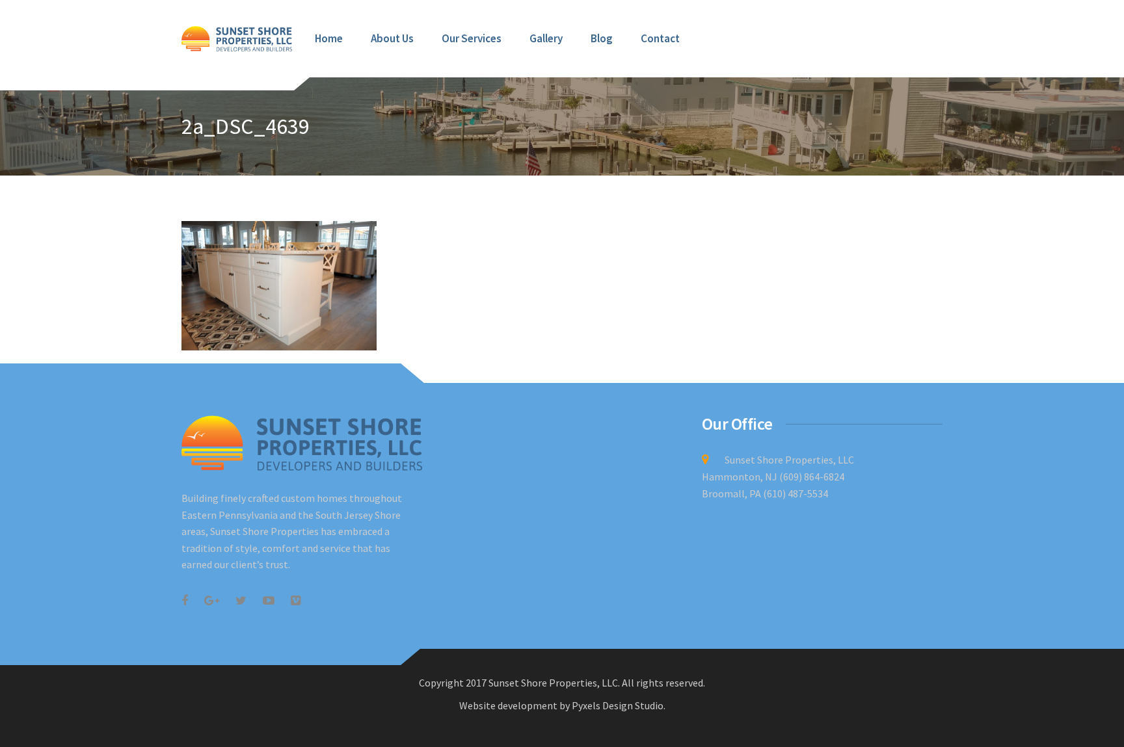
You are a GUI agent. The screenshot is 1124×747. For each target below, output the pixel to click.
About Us (392, 38)
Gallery (546, 38)
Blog (602, 38)
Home (329, 38)
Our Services (472, 38)
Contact (660, 38)
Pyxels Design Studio (617, 705)
